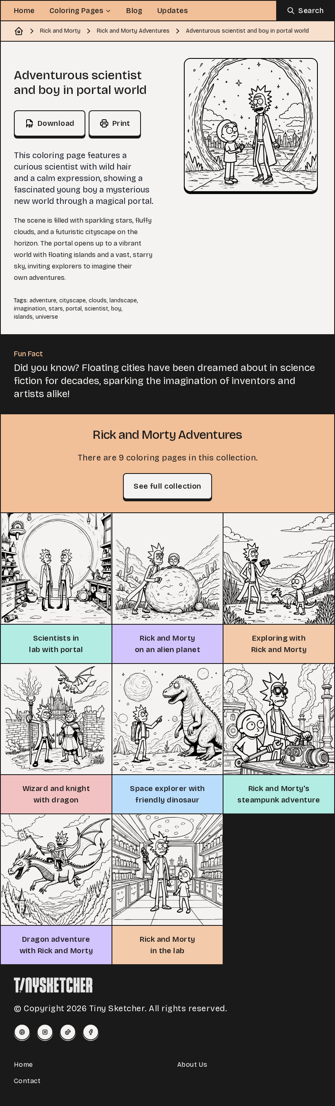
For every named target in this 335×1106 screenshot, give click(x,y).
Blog (134, 10)
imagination (30, 308)
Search (311, 10)
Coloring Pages (76, 10)
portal (74, 308)
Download (56, 123)
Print (121, 123)
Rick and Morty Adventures (133, 30)
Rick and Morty (60, 30)
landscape (123, 300)
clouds (98, 300)
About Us (192, 1064)
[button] (251, 125)
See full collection (167, 486)
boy (116, 308)
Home (24, 10)
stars (56, 308)
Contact (27, 1081)
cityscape (72, 300)
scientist (96, 308)
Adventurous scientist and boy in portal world (247, 30)
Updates (172, 10)
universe (47, 316)
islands (23, 316)
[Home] (19, 31)
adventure (42, 300)
